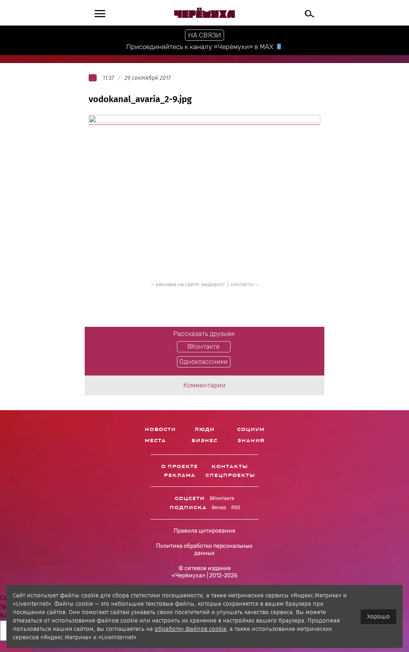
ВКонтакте (222, 498)
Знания (250, 441)
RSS (235, 507)
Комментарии (204, 385)
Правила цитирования (204, 531)
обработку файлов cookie (190, 628)
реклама (179, 475)
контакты (242, 284)
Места (155, 441)
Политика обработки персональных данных (204, 550)
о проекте (179, 466)
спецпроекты (230, 475)
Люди (204, 429)
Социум (250, 429)
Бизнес (204, 441)
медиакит (213, 284)
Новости (160, 429)
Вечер (219, 507)
